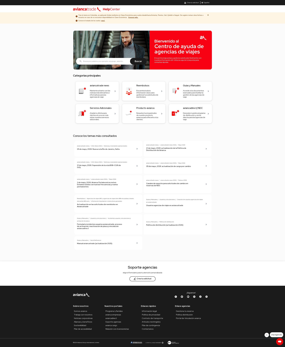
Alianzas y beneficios (83, 321)
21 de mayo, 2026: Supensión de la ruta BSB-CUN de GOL (99, 166)
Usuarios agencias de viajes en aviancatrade (164, 205)
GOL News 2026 (96, 146)
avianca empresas (113, 314)
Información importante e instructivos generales (106, 201)
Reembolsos (81, 198)
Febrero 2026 (182, 180)
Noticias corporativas (83, 318)
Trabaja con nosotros (83, 314)
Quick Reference (95, 240)
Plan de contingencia (151, 325)
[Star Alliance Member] (155, 343)
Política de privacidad (151, 314)
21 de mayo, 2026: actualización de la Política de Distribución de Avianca (166, 149)
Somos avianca (80, 311)
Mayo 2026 (181, 145)
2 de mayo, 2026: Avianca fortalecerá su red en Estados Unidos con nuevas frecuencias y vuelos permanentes (97, 184)
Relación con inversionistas (117, 329)
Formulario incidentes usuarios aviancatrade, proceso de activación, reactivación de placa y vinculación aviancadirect (99, 226)
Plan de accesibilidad (83, 329)
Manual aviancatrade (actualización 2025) (94, 243)
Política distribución (184, 314)
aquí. (103, 20)
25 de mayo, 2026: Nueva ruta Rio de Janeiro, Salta (98, 149)
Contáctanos (148, 329)
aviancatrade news (83, 146)
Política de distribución (166, 222)
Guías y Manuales (151, 199)
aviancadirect (111, 318)
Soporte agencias (113, 321)
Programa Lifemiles (114, 311)
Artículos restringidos (151, 321)
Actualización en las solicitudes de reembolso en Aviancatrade (97, 205)
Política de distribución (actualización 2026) (164, 225)
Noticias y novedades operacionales (115, 146)
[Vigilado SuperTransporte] (173, 342)
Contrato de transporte (152, 318)
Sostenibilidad (80, 325)
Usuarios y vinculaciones (167, 199)
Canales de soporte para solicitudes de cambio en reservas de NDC (167, 184)
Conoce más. (133, 17)
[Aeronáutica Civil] (136, 343)
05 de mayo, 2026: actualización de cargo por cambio (168, 166)
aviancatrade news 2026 (168, 145)
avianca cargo (111, 325)
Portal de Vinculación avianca (188, 318)
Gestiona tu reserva (185, 311)
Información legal (149, 311)
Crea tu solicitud (191, 3)
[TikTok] (200, 297)
